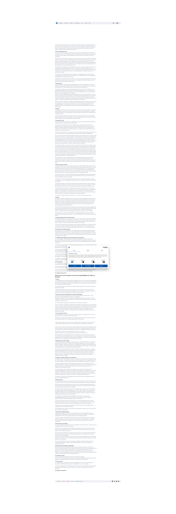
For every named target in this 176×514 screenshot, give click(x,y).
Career (90, 23)
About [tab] (102, 250)
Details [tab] (88, 250)
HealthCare (71, 23)
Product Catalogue (77, 23)
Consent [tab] (74, 250)
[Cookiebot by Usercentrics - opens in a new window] (104, 247)
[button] (114, 23)
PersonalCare (61, 23)
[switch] (83, 262)
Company (86, 23)
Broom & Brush (66, 23)
